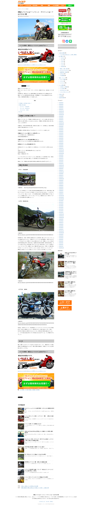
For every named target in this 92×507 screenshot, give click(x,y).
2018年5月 (61, 187)
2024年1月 (61, 121)
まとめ (20, 111)
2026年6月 (61, 102)
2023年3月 (61, 133)
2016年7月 (61, 222)
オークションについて (64, 70)
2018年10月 (61, 178)
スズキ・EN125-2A (24, 108)
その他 (60, 95)
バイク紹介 (26, 389)
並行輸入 (38, 389)
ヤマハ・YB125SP (24, 106)
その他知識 (62, 75)
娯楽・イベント (62, 77)
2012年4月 (61, 236)
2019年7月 (61, 175)
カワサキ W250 (24, 110)
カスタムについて (63, 90)
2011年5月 (61, 239)
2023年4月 (61, 131)
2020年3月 (61, 168)
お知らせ (61, 94)
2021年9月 (61, 155)
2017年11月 (61, 197)
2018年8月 (61, 182)
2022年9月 (61, 138)
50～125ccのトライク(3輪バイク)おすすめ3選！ (35, 454)
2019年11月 (61, 171)
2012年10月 (61, 232)
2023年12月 (61, 122)
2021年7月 (61, 158)
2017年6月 (61, 203)
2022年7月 (61, 141)
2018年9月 (61, 180)
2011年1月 (61, 246)
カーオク (48, 501)
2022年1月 (61, 148)
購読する (61, 45)
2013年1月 (61, 229)
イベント (62, 81)
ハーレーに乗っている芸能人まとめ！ (33, 423)
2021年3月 (61, 160)
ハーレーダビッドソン (64, 91)
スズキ (62, 61)
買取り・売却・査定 (64, 68)
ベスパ (62, 64)
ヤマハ (62, 63)
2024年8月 (61, 116)
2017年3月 (61, 209)
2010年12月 (61, 247)
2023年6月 (61, 129)
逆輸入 (30, 389)
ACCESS (62, 66)
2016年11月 (61, 215)
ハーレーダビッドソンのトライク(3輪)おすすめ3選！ (37, 477)
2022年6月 (61, 143)
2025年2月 (61, 109)
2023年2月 (61, 134)
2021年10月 (61, 153)
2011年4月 (61, 241)
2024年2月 (61, 119)
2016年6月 (61, 224)
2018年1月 (61, 193)
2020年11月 (61, 166)
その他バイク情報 (63, 86)
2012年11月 (61, 230)
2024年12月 (61, 111)
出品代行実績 (61, 97)
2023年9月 (61, 126)
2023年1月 (61, 136)
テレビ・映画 (62, 79)
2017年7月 (61, 202)
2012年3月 (61, 237)
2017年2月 (61, 210)
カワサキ (62, 57)
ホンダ (62, 59)
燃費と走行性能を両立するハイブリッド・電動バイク (70, 263)
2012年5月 (61, 234)
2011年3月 (61, 242)
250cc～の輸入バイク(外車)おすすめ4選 (29, 486)
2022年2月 (61, 146)
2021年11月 (61, 151)
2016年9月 (61, 219)
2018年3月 (61, 190)
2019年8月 (61, 173)
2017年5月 (61, 205)
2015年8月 (61, 225)
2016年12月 (61, 214)
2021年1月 (61, 163)
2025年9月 (61, 104)
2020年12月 (61, 165)
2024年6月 (61, 117)
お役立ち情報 (61, 52)
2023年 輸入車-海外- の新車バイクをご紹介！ (35, 446)
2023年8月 (61, 128)
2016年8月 (61, 220)
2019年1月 (61, 176)
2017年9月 (61, 200)
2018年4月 (61, 188)
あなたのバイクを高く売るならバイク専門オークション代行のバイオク (32, 64)
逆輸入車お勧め (22, 104)
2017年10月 (61, 198)
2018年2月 (61, 192)
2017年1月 (61, 212)
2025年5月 (61, 107)
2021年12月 (61, 149)
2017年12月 (61, 195)
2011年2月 (61, 244)
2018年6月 (61, 185)
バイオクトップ (42, 501)
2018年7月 (61, 183)
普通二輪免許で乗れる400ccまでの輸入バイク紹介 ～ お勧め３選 (35, 487)
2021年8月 (61, 156)
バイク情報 (22, 389)
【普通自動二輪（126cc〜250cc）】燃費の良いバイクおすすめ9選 (71, 273)
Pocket (28, 85)
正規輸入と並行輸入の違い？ (25, 103)
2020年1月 (61, 170)
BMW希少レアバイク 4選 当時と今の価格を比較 (36, 462)
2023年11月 (61, 124)
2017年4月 (61, 207)
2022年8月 (61, 139)
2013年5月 (61, 227)
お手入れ (62, 73)
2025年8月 (61, 106)
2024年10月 (61, 114)
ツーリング (62, 82)
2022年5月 (61, 144)
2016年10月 (61, 217)
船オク (51, 501)
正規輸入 (34, 389)
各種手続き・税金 (63, 72)
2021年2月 (61, 161)
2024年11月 (61, 112)
